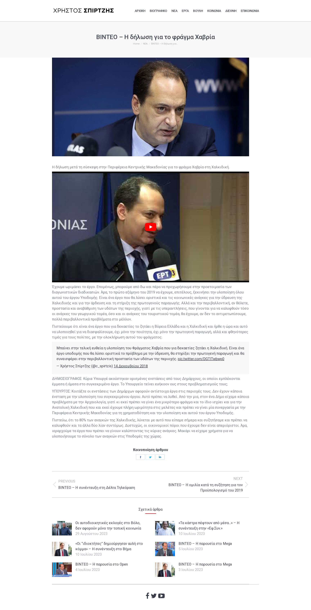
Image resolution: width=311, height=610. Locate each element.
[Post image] (62, 528)
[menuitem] (140, 10)
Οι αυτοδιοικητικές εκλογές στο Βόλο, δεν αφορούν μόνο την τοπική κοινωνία (108, 525)
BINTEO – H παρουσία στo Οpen (101, 564)
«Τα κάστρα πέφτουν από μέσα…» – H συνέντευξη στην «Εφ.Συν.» (209, 525)
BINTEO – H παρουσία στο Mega (205, 543)
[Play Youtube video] (150, 227)
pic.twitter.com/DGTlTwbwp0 (201, 359)
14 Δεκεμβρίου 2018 (131, 366)
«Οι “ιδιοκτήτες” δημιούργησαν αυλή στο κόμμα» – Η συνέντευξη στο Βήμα (109, 546)
